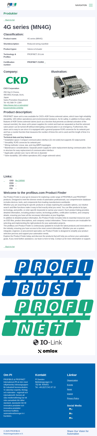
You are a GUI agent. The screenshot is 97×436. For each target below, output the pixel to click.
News (69, 389)
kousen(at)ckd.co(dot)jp (13, 108)
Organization (72, 380)
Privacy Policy (73, 398)
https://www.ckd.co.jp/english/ (16, 105)
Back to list (10, 20)
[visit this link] (6, 180)
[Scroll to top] (92, 432)
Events (70, 385)
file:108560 (20, 181)
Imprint (70, 394)
